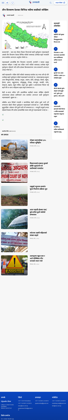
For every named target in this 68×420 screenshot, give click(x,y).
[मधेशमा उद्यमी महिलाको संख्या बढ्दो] (14, 242)
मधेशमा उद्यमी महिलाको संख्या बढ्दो (38, 234)
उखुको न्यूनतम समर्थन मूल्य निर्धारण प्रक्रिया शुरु (38, 188)
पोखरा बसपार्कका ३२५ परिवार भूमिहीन (38, 141)
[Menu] (3, 3)
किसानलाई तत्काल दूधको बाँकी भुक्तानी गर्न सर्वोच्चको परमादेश (39, 166)
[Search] (50, 2)
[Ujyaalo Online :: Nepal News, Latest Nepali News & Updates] (34, 2)
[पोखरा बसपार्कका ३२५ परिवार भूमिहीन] (14, 150)
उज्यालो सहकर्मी (10, 15)
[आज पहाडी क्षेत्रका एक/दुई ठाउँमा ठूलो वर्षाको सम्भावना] (14, 219)
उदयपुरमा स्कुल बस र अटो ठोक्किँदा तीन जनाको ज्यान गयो (37, 258)
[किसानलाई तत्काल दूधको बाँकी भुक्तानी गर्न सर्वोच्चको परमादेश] (14, 173)
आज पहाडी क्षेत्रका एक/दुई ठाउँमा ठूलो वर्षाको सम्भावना (38, 212)
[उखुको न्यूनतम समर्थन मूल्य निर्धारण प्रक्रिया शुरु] (14, 196)
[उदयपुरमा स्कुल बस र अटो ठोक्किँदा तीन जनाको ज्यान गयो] (14, 265)
